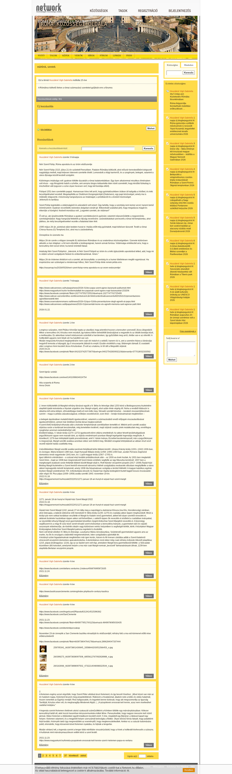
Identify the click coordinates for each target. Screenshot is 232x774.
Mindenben (188, 65)
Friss (129, 55)
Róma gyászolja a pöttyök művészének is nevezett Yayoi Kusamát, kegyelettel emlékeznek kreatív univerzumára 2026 (182, 128)
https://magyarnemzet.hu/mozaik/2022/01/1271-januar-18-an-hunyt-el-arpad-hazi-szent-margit (82, 479)
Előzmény (43, 483)
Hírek (91, 55)
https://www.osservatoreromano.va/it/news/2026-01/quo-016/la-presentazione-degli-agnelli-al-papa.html (87, 301)
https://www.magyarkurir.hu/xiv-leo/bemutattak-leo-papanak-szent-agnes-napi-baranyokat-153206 (84, 290)
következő (73, 755)
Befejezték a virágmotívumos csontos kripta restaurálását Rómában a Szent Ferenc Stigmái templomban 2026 (182, 180)
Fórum (104, 55)
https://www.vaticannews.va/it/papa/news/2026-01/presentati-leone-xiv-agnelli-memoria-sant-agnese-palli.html (90, 304)
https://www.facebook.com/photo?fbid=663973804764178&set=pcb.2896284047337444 (80, 641)
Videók (79, 55)
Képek (65, 55)
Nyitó (41, 55)
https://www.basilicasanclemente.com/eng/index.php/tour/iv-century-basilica (74, 591)
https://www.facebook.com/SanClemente (57, 614)
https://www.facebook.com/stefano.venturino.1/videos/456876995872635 (72, 568)
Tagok (53, 55)
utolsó (83, 755)
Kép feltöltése (46, 129)
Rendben (188, 770)
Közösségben (172, 65)
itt (128, 770)
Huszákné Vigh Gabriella (60, 80)
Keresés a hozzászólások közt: (53, 148)
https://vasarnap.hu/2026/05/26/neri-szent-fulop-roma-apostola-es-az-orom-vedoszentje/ (79, 267)
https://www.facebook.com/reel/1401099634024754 (63, 377)
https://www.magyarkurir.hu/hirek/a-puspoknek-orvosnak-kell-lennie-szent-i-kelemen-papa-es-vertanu (85, 740)
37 (65, 755)
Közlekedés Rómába (179, 97)
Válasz (149, 272)
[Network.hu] (48, 9)
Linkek (117, 55)
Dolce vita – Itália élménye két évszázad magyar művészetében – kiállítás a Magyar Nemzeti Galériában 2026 (182, 154)
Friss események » (188, 331)
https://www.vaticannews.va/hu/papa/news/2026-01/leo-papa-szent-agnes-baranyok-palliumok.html (85, 288)
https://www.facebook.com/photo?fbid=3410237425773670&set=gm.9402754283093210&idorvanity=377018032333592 (95, 351)
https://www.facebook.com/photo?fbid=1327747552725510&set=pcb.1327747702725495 (80, 293)
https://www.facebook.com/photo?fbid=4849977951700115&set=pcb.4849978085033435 (80, 622)
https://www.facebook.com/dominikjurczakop (59, 628)
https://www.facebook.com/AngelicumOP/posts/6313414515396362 (70, 611)
